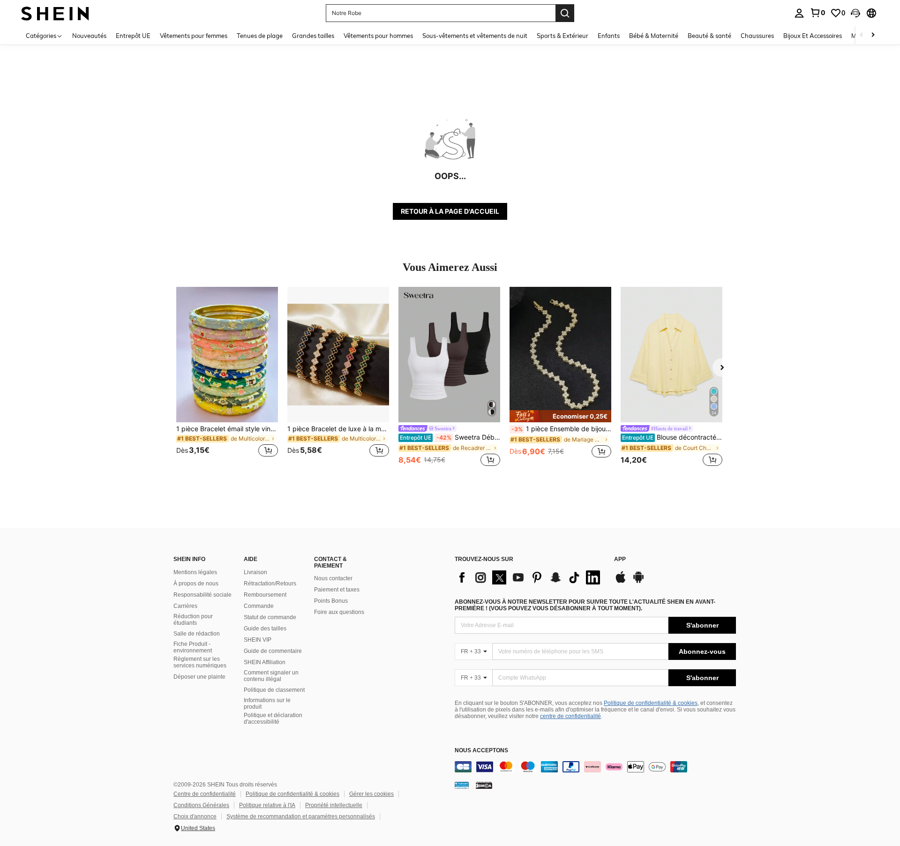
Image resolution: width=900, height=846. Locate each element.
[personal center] (799, 13)
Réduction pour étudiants (193, 619)
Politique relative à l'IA (267, 805)
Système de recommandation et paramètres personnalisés (300, 816)
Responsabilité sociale (202, 594)
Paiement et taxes (337, 589)
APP (620, 559)
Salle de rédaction (196, 633)
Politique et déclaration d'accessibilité (273, 718)
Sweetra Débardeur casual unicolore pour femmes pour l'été (450, 437)
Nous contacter (333, 578)
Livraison (255, 572)
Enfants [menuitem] (609, 35)
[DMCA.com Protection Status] (484, 785)
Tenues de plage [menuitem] (260, 35)
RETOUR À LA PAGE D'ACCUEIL (450, 211)
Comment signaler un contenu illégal (271, 675)
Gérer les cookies (371, 794)
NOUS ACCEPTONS (481, 751)
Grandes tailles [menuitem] (313, 35)
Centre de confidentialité (204, 794)
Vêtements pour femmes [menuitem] (193, 35)
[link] (817, 12)
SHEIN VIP (257, 639)
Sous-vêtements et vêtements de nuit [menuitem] (474, 35)
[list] (530, 577)
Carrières (185, 606)
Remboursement (265, 594)
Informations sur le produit (267, 703)
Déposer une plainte (199, 677)
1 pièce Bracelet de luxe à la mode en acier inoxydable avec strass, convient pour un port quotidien (338, 429)
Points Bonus (331, 601)
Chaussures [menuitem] (757, 35)
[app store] (620, 581)
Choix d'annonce (195, 816)
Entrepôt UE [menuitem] (133, 35)
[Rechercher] (564, 13)
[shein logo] (55, 12)
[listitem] (227, 377)
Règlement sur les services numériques (199, 662)
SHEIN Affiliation (264, 662)
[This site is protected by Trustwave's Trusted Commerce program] (462, 785)
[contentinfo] (595, 766)
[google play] (638, 581)
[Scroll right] (873, 35)
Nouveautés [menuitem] (89, 35)
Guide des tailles (265, 628)
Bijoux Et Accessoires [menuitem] (812, 35)
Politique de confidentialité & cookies (651, 703)
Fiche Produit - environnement (192, 647)
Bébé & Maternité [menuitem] (653, 35)
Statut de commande (270, 617)
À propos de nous (195, 583)
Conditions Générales (201, 805)
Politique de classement (274, 690)
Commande (259, 606)
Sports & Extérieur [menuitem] (562, 35)
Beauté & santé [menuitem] (709, 35)
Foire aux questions (339, 612)
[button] (855, 13)
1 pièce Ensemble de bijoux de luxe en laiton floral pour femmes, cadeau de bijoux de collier (561, 429)
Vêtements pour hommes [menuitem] (378, 35)
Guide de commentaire (273, 651)
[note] (560, 416)
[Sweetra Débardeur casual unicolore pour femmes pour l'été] (449, 354)
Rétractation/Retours (270, 583)
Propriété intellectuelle (333, 805)
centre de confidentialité (570, 716)
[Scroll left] (861, 35)
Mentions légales (195, 572)
